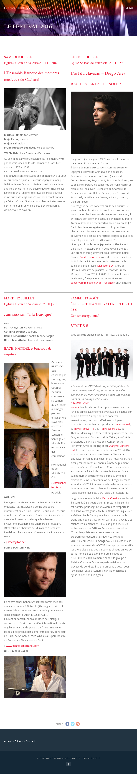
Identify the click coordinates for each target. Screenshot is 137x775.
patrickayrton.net (16, 542)
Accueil (8, 741)
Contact (30, 741)
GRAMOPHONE (80, 403)
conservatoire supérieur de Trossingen (93, 282)
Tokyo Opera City (110, 428)
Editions (19, 741)
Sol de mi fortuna (90, 257)
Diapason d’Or (105, 265)
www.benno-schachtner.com (22, 645)
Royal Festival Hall (84, 428)
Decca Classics (110, 498)
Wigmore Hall (122, 424)
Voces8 (75, 407)
